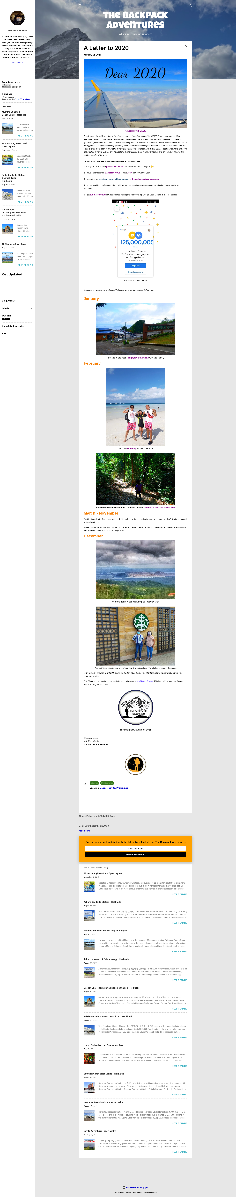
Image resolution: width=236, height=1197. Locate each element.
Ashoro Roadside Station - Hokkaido (102, 902)
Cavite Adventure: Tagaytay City (100, 1131)
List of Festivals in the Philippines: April (103, 1045)
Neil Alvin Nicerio (17, 30)
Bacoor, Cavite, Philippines (114, 788)
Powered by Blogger (137, 1187)
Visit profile (17, 62)
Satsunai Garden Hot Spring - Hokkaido (104, 1073)
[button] (185, 46)
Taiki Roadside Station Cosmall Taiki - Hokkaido (108, 1016)
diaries (94, 783)
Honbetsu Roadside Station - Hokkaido (104, 1102)
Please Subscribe (135, 854)
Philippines (107, 783)
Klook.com (84, 831)
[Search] (190, 5)
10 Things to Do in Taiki (14, 244)
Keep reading (179, 894)
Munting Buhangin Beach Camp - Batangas (105, 930)
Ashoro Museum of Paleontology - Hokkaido (106, 959)
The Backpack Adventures (135, 21)
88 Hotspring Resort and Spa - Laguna (103, 873)
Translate (25, 99)
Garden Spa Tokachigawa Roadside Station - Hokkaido (112, 988)
